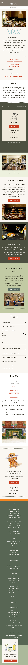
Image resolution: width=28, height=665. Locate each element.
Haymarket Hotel (14, 511)
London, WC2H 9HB (14, 66)
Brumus (14, 552)
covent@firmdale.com (14, 392)
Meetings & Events (14, 616)
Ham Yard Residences (14, 533)
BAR (11, 76)
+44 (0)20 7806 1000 (14, 390)
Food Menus (7, 106)
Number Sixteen (14, 523)
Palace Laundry (14, 637)
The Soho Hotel (14, 513)
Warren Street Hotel (14, 578)
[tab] (8, 142)
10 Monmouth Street (14, 64)
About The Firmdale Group (14, 633)
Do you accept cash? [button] (7, 368)
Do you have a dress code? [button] (9, 361)
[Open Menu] (2, 3)
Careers (14, 627)
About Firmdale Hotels (14, 612)
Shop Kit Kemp (14, 568)
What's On (14, 614)
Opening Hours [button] (6, 322)
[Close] (16, 640)
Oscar (14, 548)
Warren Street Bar (14, 588)
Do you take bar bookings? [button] (9, 330)
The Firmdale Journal (14, 619)
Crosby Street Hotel (14, 580)
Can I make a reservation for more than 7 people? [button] (13, 334)
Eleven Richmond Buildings (14, 635)
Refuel (14, 546)
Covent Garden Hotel (14, 517)
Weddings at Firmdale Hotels (14, 625)
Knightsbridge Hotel (14, 527)
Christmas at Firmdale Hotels (14, 623)
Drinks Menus (20, 106)
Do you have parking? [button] (7, 365)
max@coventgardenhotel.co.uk (14, 61)
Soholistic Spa (14, 560)
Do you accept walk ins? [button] (8, 326)
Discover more (14, 258)
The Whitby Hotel (14, 583)
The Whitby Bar (14, 593)
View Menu (14, 126)
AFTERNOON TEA (18, 76)
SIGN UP (10, 660)
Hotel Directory (14, 397)
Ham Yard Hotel (14, 509)
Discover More (14, 200)
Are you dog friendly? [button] (7, 342)
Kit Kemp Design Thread (14, 566)
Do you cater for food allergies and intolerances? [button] (11, 349)
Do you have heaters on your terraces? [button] (12, 339)
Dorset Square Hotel (14, 525)
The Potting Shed (14, 554)
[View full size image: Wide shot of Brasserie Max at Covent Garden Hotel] (14, 162)
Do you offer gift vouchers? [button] (9, 357)
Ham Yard (14, 544)
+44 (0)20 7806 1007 (14, 59)
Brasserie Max (14, 550)
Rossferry (14, 602)
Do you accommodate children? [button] (10, 353)
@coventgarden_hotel (14, 393)
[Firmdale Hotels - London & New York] (14, 3)
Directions (14, 386)
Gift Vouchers (14, 621)
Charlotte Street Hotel (14, 515)
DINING (7, 76)
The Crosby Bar (14, 590)
